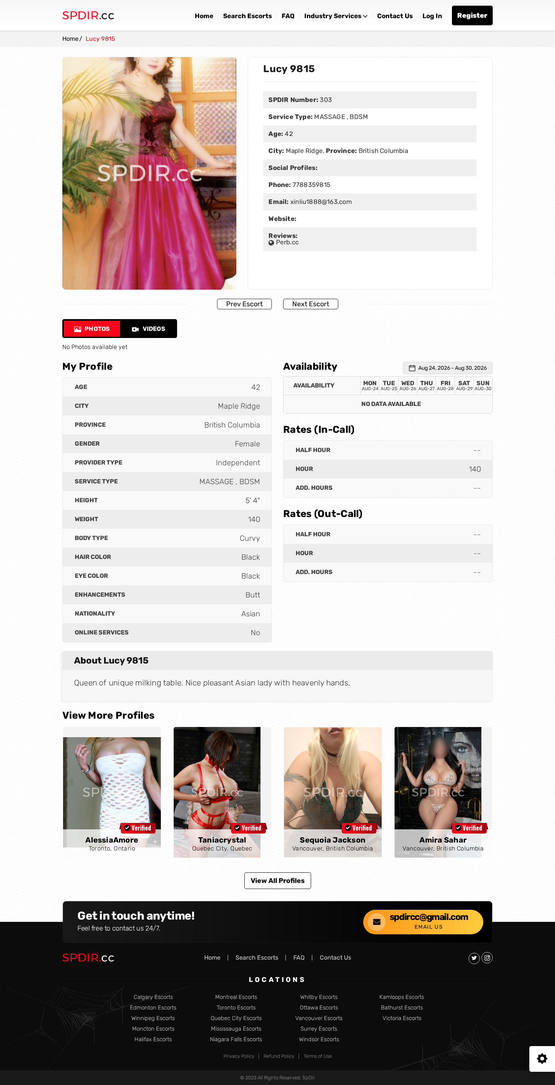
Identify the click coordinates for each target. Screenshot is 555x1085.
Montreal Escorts (236, 997)
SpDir (308, 1077)
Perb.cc (286, 242)
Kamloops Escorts (401, 997)
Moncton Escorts (153, 1029)
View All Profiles (278, 881)
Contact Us (395, 16)
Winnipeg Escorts (153, 1018)
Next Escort (310, 304)
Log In (432, 16)
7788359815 (310, 184)
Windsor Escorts (319, 1039)
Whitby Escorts (319, 997)
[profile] (112, 792)
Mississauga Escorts (236, 1029)
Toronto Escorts (236, 1008)
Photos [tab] (96, 328)
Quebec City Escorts (236, 1018)
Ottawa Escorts (319, 1008)
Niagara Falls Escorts (236, 1039)
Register (472, 15)
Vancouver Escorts (318, 1018)
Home (204, 16)
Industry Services (332, 16)
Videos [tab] (153, 328)
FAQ (288, 16)
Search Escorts (247, 16)
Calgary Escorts (153, 997)
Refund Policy (279, 1056)
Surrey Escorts (319, 1029)
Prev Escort (244, 304)
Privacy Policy (239, 1056)
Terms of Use (318, 1056)
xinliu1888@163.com (321, 201)
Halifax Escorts (153, 1039)
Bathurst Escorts (402, 1008)
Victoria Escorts (401, 1018)
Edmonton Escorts (153, 1008)
